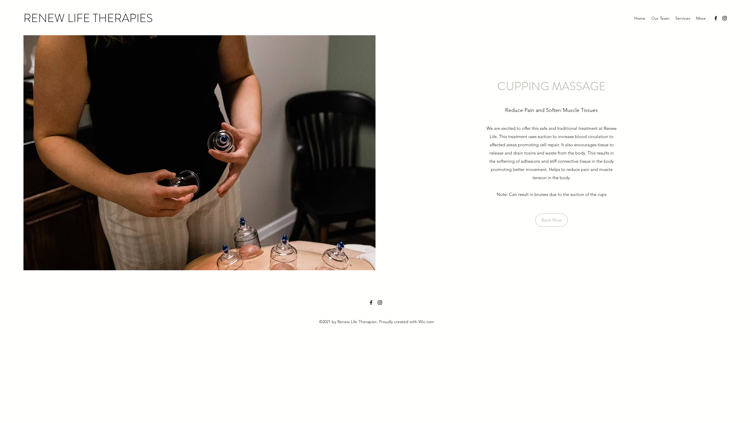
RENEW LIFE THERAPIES (88, 18)
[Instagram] (725, 18)
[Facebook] (716, 18)
